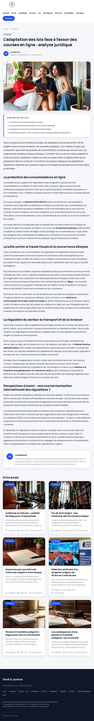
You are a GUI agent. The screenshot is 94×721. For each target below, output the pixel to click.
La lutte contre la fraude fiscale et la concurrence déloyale (32, 125)
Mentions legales (84, 691)
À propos (80, 13)
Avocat (32, 13)
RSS (4, 695)
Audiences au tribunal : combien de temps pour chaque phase (22, 515)
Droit (14, 13)
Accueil (6, 13)
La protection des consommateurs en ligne (26, 122)
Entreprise (48, 13)
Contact (8, 18)
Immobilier (69, 13)
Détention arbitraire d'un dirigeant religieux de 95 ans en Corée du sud (64, 572)
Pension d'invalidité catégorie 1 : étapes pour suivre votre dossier (22, 633)
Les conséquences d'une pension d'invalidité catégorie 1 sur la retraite (65, 634)
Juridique (23, 13)
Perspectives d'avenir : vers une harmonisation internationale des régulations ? (40, 133)
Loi (39, 13)
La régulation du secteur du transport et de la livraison (30, 129)
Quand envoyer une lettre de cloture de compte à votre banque (23, 571)
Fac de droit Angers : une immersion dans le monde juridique (70, 515)
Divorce (58, 13)
